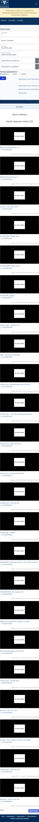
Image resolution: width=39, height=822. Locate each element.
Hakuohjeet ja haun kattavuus (29, 86)
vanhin (23, 74)
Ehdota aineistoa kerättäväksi (29, 89)
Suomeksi (4, 20)
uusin (15, 74)
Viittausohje (23, 93)
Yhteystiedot (31, 816)
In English (20, 20)
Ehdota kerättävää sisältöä (19, 819)
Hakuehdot (19, 107)
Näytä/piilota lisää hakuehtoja (29, 79)
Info (3, 816)
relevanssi (5, 74)
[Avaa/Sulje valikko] (36, 4)
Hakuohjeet (11, 816)
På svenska (12, 20)
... (37, 61)
